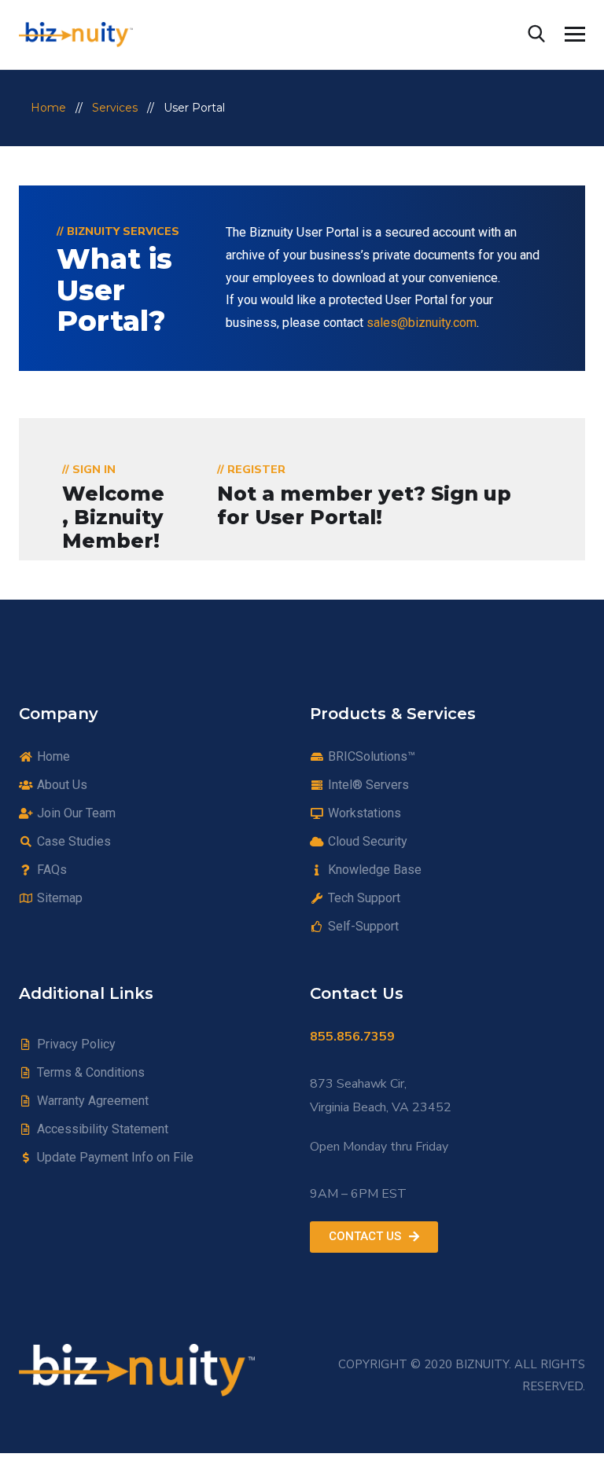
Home (48, 108)
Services (115, 108)
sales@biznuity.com (421, 322)
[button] (374, 1237)
